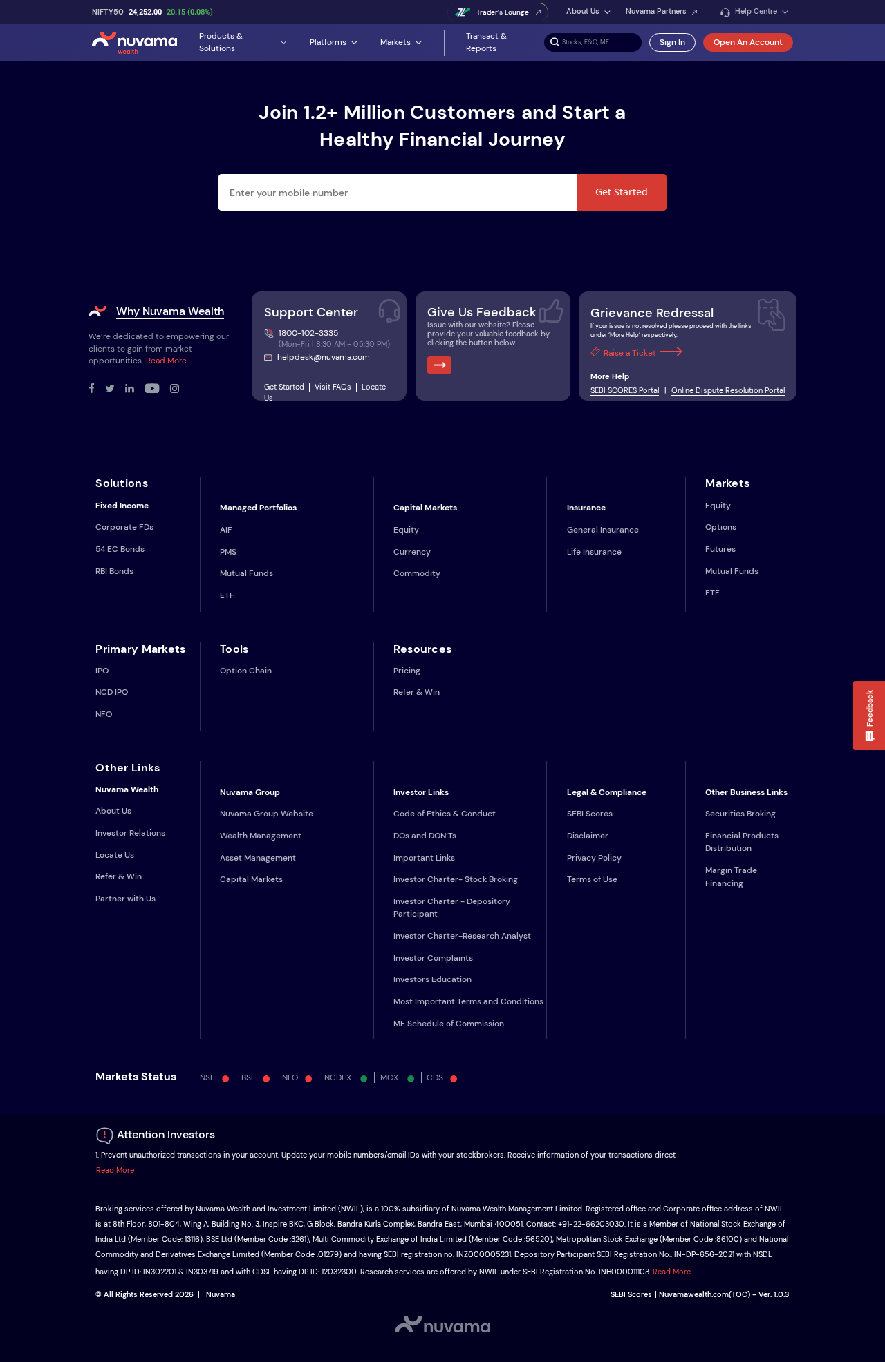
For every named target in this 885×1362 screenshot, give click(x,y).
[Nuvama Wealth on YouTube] (157, 389)
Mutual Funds (246, 573)
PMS (228, 551)
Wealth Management (260, 835)
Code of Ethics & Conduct (444, 813)
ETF (227, 595)
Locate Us (114, 855)
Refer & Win (416, 692)
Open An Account (748, 42)
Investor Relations (130, 832)
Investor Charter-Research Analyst (462, 935)
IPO (102, 670)
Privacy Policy (594, 857)
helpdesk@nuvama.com (323, 357)
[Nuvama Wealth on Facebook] (96, 389)
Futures (720, 549)
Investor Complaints (433, 957)
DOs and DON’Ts (424, 835)
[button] (868, 715)
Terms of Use (592, 879)
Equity (406, 529)
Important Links (424, 857)
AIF (226, 529)
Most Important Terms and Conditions (468, 1001)
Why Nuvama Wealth (170, 311)
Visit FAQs (333, 387)
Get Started (621, 191)
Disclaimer (587, 835)
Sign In (672, 42)
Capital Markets (251, 879)
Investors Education (432, 979)
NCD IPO (111, 692)
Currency (412, 551)
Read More (166, 360)
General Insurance (603, 529)
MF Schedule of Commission (448, 1023)
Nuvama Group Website (266, 813)
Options (720, 527)
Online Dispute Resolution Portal (728, 390)
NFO (103, 714)
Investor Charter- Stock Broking (455, 879)
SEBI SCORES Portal (624, 390)
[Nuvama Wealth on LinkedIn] (135, 389)
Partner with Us (125, 898)
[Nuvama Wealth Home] (134, 42)
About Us (113, 810)
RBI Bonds (114, 571)
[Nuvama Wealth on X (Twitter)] (115, 389)
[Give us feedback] (439, 365)
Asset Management (258, 857)
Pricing (406, 670)
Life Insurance (594, 551)
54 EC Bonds (120, 549)
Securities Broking (740, 813)
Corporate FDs (124, 527)
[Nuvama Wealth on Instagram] (179, 389)
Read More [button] (115, 1170)
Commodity (416, 573)
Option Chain (246, 670)
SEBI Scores (590, 813)
